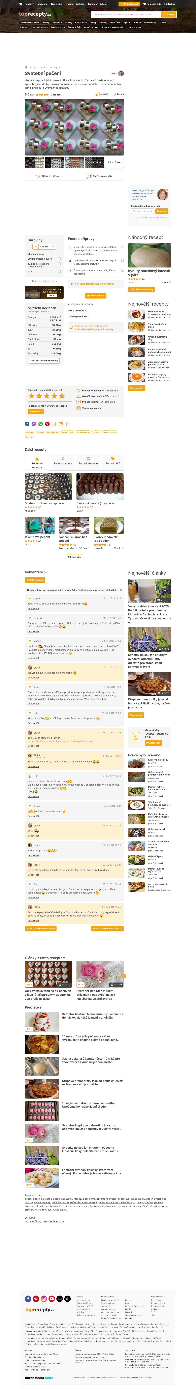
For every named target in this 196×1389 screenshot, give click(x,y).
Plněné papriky (47, 1338)
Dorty (118, 1334)
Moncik (37, 641)
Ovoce (125, 1334)
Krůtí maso (46, 1331)
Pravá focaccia (62, 1327)
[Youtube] (51, 1299)
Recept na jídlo (83, 1300)
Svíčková (50, 1327)
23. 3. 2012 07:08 (111, 640)
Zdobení (43, 67)
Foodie (128, 1309)
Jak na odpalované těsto (130, 1324)
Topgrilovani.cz (157, 1306)
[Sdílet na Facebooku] (27, 424)
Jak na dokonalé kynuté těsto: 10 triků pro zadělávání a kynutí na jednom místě (91, 1060)
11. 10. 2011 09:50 (111, 713)
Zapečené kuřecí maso (157, 325)
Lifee (153, 1315)
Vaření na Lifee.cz (84, 1303)
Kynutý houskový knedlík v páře (149, 273)
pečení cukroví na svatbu (131, 1198)
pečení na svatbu (42, 1198)
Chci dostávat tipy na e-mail (145, 206)
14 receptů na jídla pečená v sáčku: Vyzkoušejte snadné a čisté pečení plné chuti (89, 1040)
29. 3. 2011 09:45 (111, 907)
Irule (35, 776)
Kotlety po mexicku (158, 759)
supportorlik (153, 820)
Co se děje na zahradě (35, 1327)
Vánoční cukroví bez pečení (73, 538)
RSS (127, 1303)
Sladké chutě (67, 432)
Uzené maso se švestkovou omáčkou (159, 313)
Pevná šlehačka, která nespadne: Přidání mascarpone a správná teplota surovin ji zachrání (147, 1366)
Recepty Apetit (83, 1309)
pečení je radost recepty (83, 1202)
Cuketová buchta (126, 1341)
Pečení (29, 437)
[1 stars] (31, 396)
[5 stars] (62, 396)
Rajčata (24, 27)
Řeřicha (164, 1324)
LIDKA (113, 73)
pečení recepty (42, 1202)
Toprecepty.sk (157, 1300)
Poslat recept (61, 424)
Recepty (34, 67)
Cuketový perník (157, 829)
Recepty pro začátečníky (113, 27)
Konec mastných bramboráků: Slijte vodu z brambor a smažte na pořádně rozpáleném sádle (148, 1355)
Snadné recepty (83, 432)
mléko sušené (50, 1221)
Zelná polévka (96, 1327)
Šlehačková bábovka (80, 1327)
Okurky (93, 22)
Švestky (103, 22)
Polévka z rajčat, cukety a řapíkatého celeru (158, 377)
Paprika (126, 22)
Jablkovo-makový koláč (157, 885)
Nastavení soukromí (110, 1300)
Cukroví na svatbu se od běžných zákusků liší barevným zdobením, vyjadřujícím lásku (48, 995)
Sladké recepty (43, 1334)
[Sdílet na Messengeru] (34, 424)
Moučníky (57, 22)
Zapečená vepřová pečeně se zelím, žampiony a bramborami (158, 366)
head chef (30, 510)
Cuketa (163, 22)
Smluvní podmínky (109, 1315)
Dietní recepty (58, 1334)
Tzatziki (159, 1327)
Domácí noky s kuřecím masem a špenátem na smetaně (157, 791)
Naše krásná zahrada (85, 1315)
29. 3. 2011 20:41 (112, 864)
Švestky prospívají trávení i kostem (90, 1357)
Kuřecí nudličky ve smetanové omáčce (158, 815)
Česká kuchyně (91, 27)
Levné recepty (134, 27)
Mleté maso (58, 1331)
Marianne (155, 1309)
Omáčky (46, 22)
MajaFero (152, 859)
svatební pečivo (130, 1206)
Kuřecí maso (81, 22)
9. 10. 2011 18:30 (112, 775)
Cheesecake (137, 1338)
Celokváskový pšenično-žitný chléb (159, 773)
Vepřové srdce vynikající (35, 1366)
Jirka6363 (152, 874)
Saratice (151, 890)
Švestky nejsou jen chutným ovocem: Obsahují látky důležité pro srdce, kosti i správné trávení (90, 1151)
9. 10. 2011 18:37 (112, 755)
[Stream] (59, 1299)
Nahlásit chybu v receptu (45, 281)
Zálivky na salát (111, 1327)
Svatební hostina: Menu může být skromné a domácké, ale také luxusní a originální (93, 1015)
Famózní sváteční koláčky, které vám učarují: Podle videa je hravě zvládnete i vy (91, 1171)
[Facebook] (28, 1299)
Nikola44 (98, 548)
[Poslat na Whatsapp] (40, 424)
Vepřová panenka (146, 1327)
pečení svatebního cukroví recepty (116, 1202)
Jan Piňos (152, 793)
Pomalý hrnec (102, 1331)
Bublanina (30, 1344)
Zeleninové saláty (89, 1334)
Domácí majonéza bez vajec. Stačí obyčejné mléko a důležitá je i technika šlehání (147, 1360)
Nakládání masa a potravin (79, 1324)
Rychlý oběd (165, 1341)
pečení (28, 1198)
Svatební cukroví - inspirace (44, 503)
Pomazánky (43, 1324)
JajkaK (131, 282)
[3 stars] (47, 396)
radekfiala (152, 847)
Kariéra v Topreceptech (135, 1306)
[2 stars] (39, 396)
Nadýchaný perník (150, 1341)
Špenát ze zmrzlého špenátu (158, 842)
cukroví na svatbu (57, 1209)
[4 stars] (54, 396)
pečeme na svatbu (107, 1198)
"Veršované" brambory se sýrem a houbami (159, 805)
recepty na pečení (54, 1206)
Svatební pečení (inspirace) (95, 503)
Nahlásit (128, 1312)
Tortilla (96, 1324)
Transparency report (134, 1315)
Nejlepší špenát (156, 856)
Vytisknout (54, 424)
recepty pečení (145, 1202)
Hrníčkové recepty (39, 27)
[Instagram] (44, 1299)
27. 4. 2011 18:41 (112, 805)
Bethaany (152, 832)
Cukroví (29, 432)
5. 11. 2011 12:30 (112, 667)
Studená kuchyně (106, 1334)
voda (61, 1221)
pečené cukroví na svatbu (154, 1206)
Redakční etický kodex (111, 1318)
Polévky (68, 22)
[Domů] (26, 67)
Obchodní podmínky (110, 1312)
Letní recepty (150, 22)
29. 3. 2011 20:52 (111, 845)
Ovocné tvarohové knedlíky (86, 1338)
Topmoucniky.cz (158, 1303)
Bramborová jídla (86, 1331)
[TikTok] (67, 1299)
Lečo (138, 1341)
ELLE (153, 1312)
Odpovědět (33, 608)
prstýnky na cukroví (35, 1209)
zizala (36, 754)
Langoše (113, 1341)
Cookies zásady (108, 1309)
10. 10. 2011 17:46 (111, 732)
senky (36, 845)
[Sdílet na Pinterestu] (47, 424)
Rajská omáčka (106, 1338)
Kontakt (128, 1318)
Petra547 (152, 763)
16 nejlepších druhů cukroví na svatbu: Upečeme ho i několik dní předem (89, 1104)
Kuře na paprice (101, 1341)
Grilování (137, 22)
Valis (150, 808)
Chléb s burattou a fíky (157, 338)
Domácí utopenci (59, 1344)
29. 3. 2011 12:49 (112, 884)
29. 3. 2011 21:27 (112, 825)
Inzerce (128, 1300)
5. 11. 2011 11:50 (112, 687)
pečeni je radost (60, 1202)
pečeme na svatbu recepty (67, 1198)
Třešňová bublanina (128, 1327)
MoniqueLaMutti (68, 548)
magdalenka (153, 778)
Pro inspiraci (55, 67)
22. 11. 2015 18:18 (111, 598)
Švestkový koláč (43, 1344)
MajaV (36, 598)
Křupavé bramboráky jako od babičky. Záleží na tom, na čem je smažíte (92, 1082)
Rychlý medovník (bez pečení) (106, 538)
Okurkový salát (43, 1341)
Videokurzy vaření (84, 1306)
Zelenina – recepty (58, 1324)
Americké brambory (151, 1324)
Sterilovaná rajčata (64, 1338)
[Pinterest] (36, 1299)
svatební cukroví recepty (107, 1206)
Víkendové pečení (37, 537)
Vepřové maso (71, 1331)
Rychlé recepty (58, 27)
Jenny (36, 806)
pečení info (89, 1198)
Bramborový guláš (122, 1338)
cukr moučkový (33, 1221)
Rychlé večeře (74, 27)
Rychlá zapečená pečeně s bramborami (159, 350)
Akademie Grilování (29, 22)
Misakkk (37, 618)
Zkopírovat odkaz (67, 424)
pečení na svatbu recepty (78, 1206)
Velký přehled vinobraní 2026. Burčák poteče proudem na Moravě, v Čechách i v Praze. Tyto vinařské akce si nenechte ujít (149, 614)
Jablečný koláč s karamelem (37, 1370)
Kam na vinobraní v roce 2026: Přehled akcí (94, 1354)
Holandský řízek (75, 1341)
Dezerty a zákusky (109, 1324)
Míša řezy (88, 1341)
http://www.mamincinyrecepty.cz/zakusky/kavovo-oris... (65, 741)
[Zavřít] (121, 590)
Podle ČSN (115, 22)
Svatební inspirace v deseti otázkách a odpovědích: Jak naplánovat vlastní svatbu (95, 995)
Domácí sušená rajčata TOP (156, 870)
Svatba (96, 432)
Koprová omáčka (59, 1341)
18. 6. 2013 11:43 (112, 618)
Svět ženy (80, 1312)
